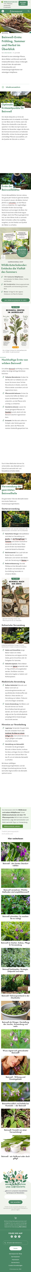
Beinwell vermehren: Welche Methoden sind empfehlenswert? (15, 890)
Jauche (7, 539)
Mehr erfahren (23, 1227)
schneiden (12, 203)
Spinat (15, 666)
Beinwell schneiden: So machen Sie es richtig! (15, 917)
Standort (8, 412)
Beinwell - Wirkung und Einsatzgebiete (15, 1078)
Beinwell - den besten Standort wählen (15, 864)
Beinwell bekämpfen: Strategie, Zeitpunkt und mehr (15, 970)
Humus (23, 560)
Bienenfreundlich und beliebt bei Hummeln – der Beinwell (15, 1104)
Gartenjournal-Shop (15, 1254)
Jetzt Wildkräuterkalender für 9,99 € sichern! (15, 300)
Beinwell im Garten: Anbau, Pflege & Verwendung (15, 943)
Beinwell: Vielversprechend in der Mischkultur (15, 996)
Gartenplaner (15, 1256)
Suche (15, 1248)
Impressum (15, 1259)
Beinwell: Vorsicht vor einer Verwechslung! (15, 1131)
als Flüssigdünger (19, 539)
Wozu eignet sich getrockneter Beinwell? (15, 1051)
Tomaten (8, 541)
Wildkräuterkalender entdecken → (12, 826)
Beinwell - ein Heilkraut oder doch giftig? (15, 1157)
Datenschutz (15, 1262)
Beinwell (12, 369)
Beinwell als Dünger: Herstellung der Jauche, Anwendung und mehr (15, 1024)
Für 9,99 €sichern (23, 3)
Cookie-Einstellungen (15, 1265)
